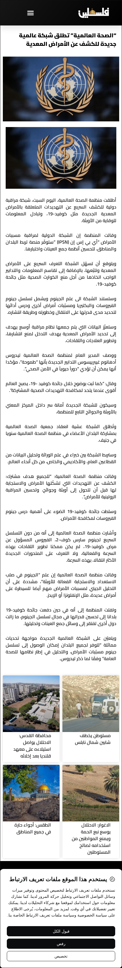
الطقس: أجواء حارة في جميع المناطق (32, 828)
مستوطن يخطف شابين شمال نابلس (93, 738)
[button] (30, 12)
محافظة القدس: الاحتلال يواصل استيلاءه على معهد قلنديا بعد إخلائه (32, 745)
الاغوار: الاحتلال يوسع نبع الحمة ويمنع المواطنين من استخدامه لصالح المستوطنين (91, 838)
